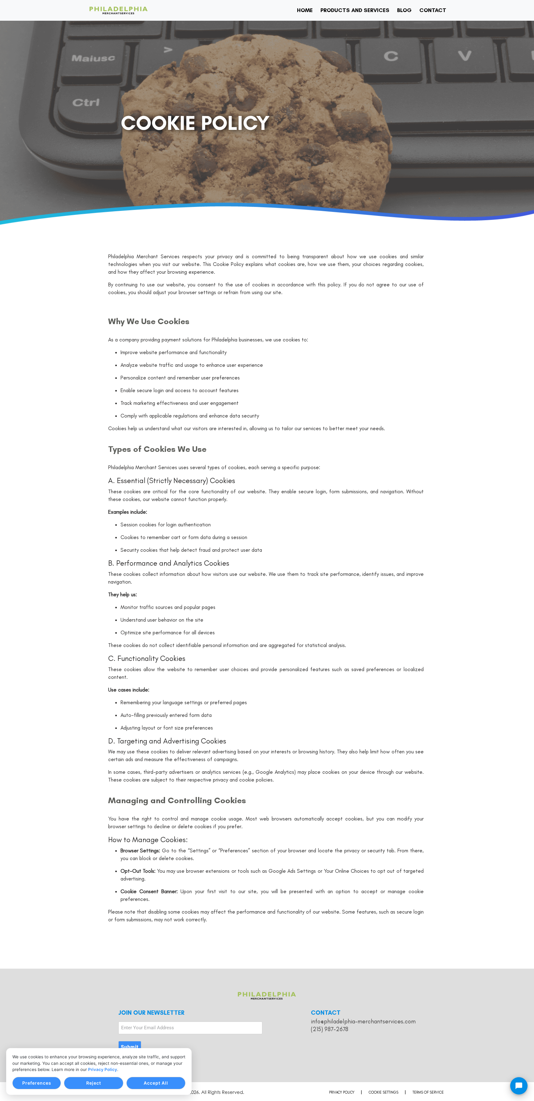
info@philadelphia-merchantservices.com (363, 1021)
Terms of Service (428, 1092)
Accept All (156, 1083)
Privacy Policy (102, 1069)
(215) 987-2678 (329, 1029)
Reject (93, 1083)
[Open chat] (519, 1086)
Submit (130, 1047)
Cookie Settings (383, 1092)
